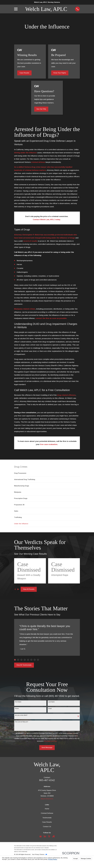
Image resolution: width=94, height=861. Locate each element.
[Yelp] (49, 836)
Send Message (47, 747)
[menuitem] (47, 473)
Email (49, 708)
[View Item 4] (25, 660)
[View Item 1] (15, 660)
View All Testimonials (23, 665)
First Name (18, 702)
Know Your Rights (60, 73)
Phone (17, 708)
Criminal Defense (47, 813)
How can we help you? (21, 722)
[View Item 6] (31, 660)
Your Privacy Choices (38, 854)
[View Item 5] (28, 660)
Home (47, 809)
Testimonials (46, 818)
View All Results (28, 589)
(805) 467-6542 (56, 696)
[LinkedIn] (45, 836)
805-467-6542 (47, 780)
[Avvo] (53, 836)
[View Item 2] (18, 660)
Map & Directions (47, 799)
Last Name (51, 702)
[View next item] (18, 589)
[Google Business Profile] (40, 836)
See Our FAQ (41, 109)
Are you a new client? (21, 715)
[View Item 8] (38, 660)
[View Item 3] (21, 660)
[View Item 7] (34, 660)
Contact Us (47, 826)
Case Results (24, 73)
